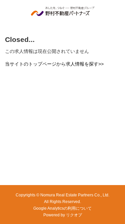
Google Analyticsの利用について (62, 208)
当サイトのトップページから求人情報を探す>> (54, 64)
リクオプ (74, 215)
